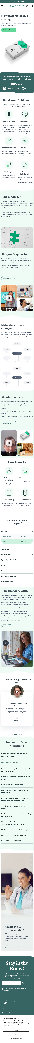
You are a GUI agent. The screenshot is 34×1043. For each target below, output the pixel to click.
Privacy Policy (21, 1009)
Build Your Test (7, 30)
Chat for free (10, 946)
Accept (16, 1030)
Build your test (7, 624)
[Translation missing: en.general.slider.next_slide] (21, 734)
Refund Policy (21, 1012)
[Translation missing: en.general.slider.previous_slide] (12, 734)
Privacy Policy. (9, 1025)
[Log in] (27, 6)
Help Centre (5, 1009)
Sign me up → (26, 983)
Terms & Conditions (7, 1012)
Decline (16, 1034)
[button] (17, 531)
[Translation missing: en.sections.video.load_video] (17, 691)
